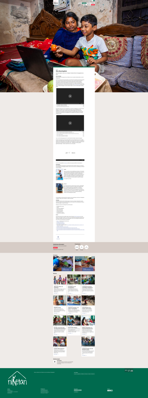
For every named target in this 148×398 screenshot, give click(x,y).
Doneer (93, 4)
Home (80, 3)
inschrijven (76, 391)
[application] (70, 96)
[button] (70, 96)
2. (61, 105)
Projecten (84, 3)
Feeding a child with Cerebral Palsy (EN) (62, 226)
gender (76, 224)
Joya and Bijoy (69, 224)
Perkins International (77, 216)
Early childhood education (60, 223)
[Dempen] (81, 103)
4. (59, 134)
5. (62, 135)
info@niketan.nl (9, 392)
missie (89, 373)
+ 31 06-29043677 (15, 391)
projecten (78, 373)
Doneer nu (55, 247)
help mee (55, 249)
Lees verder (55, 293)
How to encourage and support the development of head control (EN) (67, 227)
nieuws (86, 373)
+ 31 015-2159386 (9, 391)
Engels (75, 84)
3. (62, 106)
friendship (72, 224)
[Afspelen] (57, 103)
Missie (85, 4)
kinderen (82, 373)
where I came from (79, 224)
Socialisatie (58, 238)
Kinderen (89, 3)
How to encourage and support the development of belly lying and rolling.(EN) (68, 228)
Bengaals (78, 84)
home (75, 373)
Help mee (89, 4)
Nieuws (93, 3)
